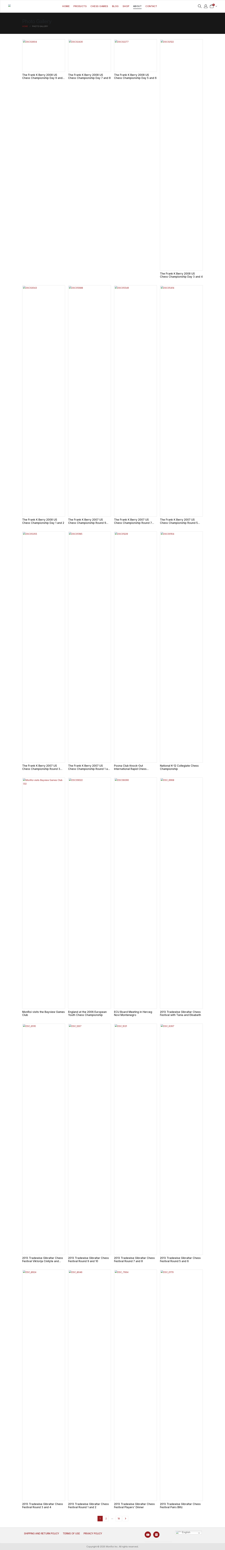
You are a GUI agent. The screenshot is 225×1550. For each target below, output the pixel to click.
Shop (126, 6)
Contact (151, 6)
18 (119, 1518)
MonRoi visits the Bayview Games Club (43, 1013)
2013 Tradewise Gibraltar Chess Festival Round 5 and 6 (180, 1259)
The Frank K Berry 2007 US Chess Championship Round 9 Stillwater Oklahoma (87, 522)
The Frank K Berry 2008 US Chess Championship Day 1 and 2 (43, 521)
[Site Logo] (15, 6)
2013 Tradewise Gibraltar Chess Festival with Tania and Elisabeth (180, 1013)
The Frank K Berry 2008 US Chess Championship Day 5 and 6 (135, 76)
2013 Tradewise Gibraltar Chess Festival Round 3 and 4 (42, 1505)
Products (80, 6)
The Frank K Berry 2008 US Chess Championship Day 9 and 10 (42, 78)
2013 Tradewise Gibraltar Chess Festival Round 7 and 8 (134, 1259)
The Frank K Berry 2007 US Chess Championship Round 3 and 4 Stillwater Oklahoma (41, 769)
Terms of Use (71, 1533)
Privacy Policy (93, 1533)
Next (125, 1518)
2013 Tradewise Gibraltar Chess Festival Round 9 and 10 (88, 1259)
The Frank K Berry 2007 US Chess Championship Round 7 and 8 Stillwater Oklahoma (133, 522)
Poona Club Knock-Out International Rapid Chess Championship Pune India (130, 769)
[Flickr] (156, 1534)
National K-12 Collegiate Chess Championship (179, 767)
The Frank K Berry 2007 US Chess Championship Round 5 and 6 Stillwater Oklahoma (179, 522)
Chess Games (99, 6)
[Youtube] (148, 1534)
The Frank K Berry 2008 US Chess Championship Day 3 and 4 (181, 275)
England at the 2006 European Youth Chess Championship (87, 1013)
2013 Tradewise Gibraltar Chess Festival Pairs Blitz (180, 1505)
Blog (115, 6)
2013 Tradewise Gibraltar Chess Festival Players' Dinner (134, 1505)
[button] (200, 6)
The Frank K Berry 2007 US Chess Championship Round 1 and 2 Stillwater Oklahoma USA (89, 769)
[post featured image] (43, 55)
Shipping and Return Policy (41, 1533)
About (137, 6)
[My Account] (206, 6)
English (185, 1532)
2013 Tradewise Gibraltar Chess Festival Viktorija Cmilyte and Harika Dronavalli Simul (42, 1261)
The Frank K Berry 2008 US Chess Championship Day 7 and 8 (89, 76)
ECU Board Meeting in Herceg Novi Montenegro (133, 1013)
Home (66, 6)
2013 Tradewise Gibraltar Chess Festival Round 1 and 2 (88, 1505)
